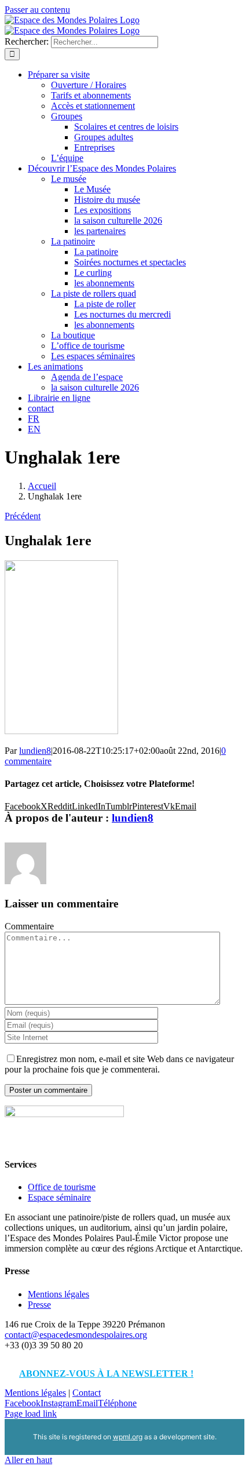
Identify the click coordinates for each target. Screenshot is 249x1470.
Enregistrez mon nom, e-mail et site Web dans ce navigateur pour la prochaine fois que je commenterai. (119, 1064)
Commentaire (29, 926)
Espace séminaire (59, 1197)
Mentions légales (58, 1294)
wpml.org (127, 1436)
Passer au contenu (37, 9)
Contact (86, 1393)
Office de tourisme (62, 1187)
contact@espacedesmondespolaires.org (76, 1335)
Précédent (23, 516)
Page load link (31, 1413)
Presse (39, 1304)
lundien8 (35, 751)
